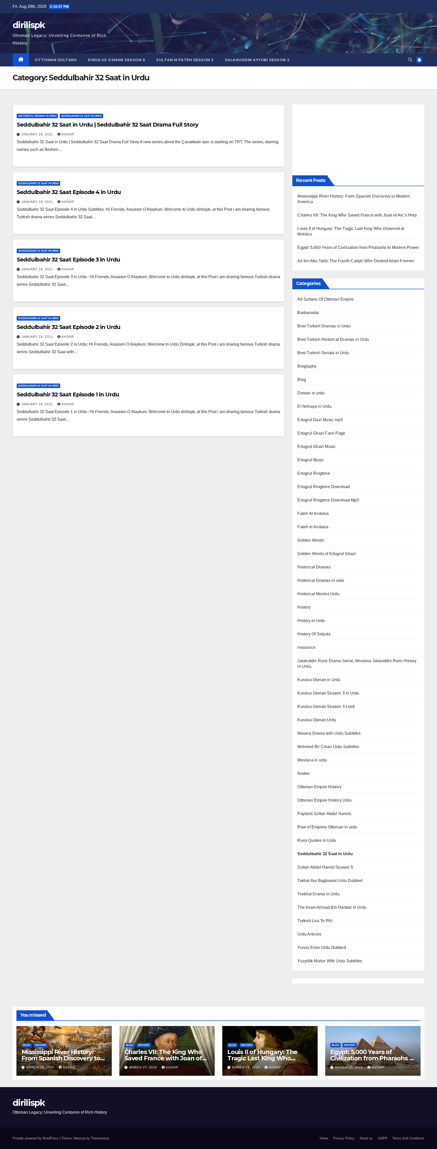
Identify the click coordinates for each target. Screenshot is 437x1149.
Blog (301, 379)
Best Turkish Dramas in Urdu (323, 326)
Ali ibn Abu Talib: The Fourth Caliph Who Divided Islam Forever (355, 261)
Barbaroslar (308, 312)
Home (324, 1138)
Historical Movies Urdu (318, 594)
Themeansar (100, 1138)
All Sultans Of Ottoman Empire (325, 299)
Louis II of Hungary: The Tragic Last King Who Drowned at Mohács (262, 1058)
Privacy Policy (344, 1138)
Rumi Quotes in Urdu (316, 840)
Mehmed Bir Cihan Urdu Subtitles (328, 747)
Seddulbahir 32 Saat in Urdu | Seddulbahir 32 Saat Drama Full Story (107, 124)
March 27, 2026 (143, 1067)
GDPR (382, 1138)
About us (366, 1138)
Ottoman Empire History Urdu (324, 800)
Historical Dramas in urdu (37, 115)
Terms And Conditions (408, 1138)
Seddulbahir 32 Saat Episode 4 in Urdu (69, 192)
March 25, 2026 (349, 1067)
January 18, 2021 (37, 134)
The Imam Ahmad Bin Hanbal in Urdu (331, 907)
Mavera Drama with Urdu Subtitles (328, 733)
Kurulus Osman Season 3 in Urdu (328, 693)
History (303, 607)
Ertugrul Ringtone (313, 473)
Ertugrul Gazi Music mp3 (320, 420)
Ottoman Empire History (319, 787)
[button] (410, 60)
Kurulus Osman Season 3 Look (326, 706)
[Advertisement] (358, 140)
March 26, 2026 (246, 1067)
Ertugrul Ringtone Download (323, 487)
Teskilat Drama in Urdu (318, 894)
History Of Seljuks (314, 634)
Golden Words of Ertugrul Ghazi (326, 554)
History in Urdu (311, 620)
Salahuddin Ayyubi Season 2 (257, 60)
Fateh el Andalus (313, 527)
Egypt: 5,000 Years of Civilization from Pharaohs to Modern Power (358, 247)
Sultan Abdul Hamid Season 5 (325, 867)
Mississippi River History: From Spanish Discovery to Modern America (60, 1058)
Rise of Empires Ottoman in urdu (327, 827)
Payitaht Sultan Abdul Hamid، (324, 813)
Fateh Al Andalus (313, 513)
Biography (306, 366)
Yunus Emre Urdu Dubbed (321, 947)
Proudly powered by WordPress (36, 1138)
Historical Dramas (313, 567)
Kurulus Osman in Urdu (318, 680)
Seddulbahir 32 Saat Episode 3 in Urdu (68, 259)
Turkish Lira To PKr (315, 921)
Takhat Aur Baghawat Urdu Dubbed (329, 880)
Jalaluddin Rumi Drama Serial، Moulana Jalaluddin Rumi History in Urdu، (357, 663)
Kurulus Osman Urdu (316, 720)
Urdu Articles (309, 934)
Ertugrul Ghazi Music (316, 446)
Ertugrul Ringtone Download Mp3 (328, 500)
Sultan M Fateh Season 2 (185, 60)
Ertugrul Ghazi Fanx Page (321, 433)
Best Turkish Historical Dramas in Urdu (333, 339)
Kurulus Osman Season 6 (116, 60)
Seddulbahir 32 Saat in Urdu (81, 115)
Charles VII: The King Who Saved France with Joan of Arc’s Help (357, 215)
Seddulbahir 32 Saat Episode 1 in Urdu (68, 394)
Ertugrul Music (310, 460)
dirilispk (29, 25)
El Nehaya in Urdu (314, 406)
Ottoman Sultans (56, 60)
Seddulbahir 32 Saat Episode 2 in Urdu (68, 327)
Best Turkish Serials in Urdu (323, 353)
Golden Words (310, 540)
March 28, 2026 (40, 1067)
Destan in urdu (310, 393)
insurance (306, 647)
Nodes (303, 773)
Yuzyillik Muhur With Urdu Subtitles (329, 961)
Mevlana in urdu (312, 760)
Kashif (68, 134)
